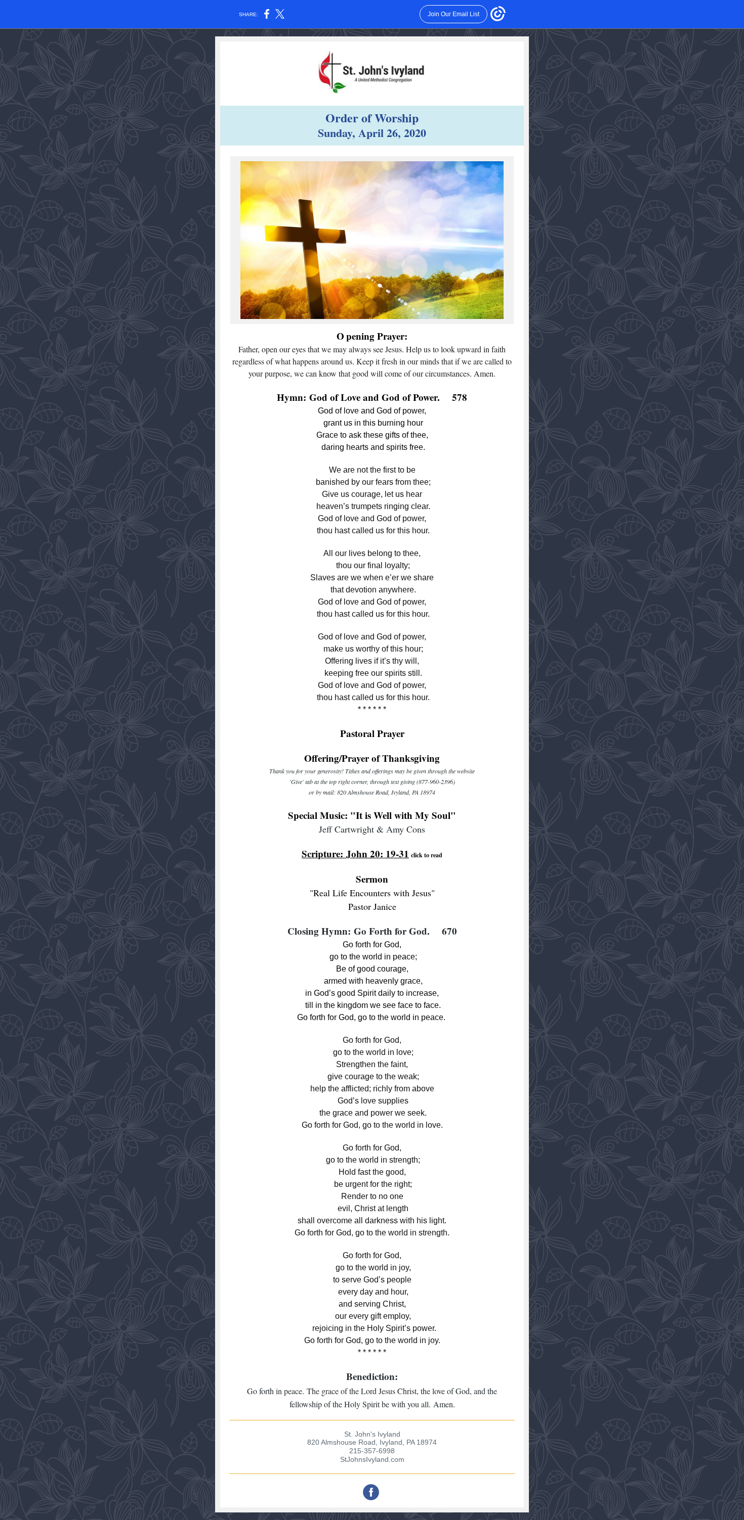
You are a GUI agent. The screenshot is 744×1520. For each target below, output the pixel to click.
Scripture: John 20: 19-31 (355, 853)
